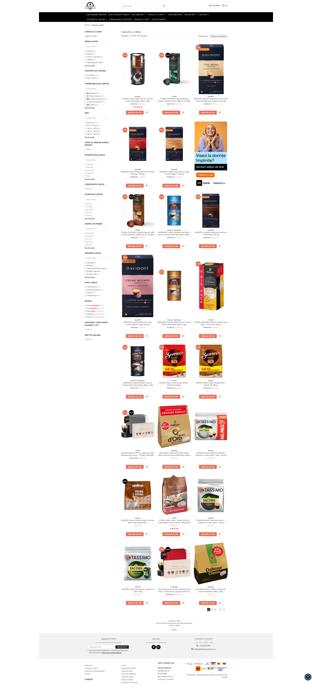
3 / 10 (89, 242)
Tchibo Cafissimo (95, 96)
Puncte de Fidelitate (128, 674)
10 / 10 (89, 164)
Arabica (89, 292)
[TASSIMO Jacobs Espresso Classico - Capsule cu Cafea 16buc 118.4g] (211, 495)
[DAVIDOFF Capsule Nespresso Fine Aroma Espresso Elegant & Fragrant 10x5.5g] (211, 69)
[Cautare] (164, 6)
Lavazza (138, 518)
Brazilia (89, 265)
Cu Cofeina (91, 75)
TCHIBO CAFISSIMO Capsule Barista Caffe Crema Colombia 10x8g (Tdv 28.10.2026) (137, 233)
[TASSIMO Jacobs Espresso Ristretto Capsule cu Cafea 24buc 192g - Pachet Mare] (211, 426)
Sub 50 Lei (90, 122)
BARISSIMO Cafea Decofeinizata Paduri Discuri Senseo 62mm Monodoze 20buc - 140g (174, 233)
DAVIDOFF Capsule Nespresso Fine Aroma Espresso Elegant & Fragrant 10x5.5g (211, 99)
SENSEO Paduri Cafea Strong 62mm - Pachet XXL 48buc (211, 384)
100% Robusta (92, 295)
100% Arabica (92, 287)
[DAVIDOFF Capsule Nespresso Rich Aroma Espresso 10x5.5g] (138, 144)
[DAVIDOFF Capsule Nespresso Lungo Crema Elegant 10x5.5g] (174, 144)
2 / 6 (88, 215)
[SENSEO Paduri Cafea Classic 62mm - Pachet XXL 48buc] (174, 361)
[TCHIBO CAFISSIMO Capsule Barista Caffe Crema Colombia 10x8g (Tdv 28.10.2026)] (138, 211)
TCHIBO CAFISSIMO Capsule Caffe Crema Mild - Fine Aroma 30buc (210, 323)
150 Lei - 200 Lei (92, 131)
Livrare (123, 665)
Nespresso (93, 93)
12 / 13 (89, 173)
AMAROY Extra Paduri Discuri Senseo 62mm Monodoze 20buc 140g (138, 99)
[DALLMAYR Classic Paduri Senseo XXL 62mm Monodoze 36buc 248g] (211, 563)
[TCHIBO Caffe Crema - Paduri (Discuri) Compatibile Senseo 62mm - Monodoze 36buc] (174, 495)
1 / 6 (88, 207)
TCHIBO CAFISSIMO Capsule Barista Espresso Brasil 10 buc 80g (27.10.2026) (174, 99)
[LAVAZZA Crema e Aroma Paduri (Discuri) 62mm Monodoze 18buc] (138, 495)
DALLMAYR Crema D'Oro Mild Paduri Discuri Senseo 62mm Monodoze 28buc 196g (174, 454)
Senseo (174, 380)
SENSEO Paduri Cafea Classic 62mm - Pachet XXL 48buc (174, 384)
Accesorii (90, 51)
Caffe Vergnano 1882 (94, 62)
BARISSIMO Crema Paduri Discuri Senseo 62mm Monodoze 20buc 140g (174, 323)
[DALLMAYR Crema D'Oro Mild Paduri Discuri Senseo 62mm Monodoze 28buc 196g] (174, 426)
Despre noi (89, 665)
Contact (87, 674)
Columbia (90, 263)
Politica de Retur (127, 671)
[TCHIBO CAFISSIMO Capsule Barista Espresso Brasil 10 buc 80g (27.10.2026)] (174, 69)
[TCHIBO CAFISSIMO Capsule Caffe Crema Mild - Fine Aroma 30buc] (211, 286)
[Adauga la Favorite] (147, 113)
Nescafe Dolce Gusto (96, 99)
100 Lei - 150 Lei (92, 128)
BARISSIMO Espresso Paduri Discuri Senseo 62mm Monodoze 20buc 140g (137, 384)
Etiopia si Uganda (93, 271)
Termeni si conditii (91, 668)
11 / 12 (89, 170)
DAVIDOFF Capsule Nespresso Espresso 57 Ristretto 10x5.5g (211, 233)
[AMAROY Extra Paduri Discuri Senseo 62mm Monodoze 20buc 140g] (138, 69)
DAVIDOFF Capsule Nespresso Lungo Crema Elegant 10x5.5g (174, 173)
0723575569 (205, 645)
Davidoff (211, 96)
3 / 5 (88, 245)
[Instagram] (158, 647)
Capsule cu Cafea (91, 36)
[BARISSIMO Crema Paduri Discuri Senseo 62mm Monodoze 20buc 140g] (174, 286)
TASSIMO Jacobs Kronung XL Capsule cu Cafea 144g (137, 590)
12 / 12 (89, 236)
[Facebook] (154, 647)
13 (88, 176)
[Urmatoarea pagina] (223, 609)
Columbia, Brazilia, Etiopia (96, 268)
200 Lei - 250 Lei (92, 134)
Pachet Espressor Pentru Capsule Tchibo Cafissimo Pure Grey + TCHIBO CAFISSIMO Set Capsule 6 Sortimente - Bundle (138, 454)
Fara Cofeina (91, 78)
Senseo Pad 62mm (96, 102)
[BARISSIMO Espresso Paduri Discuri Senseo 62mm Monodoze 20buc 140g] (138, 361)
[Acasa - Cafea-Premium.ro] (97, 6)
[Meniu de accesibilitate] (308, 677)
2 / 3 (88, 239)
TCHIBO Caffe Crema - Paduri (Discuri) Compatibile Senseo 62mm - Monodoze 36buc (174, 521)
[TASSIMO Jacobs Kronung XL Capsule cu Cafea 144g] (138, 563)
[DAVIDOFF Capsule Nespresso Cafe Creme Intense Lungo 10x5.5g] (138, 286)
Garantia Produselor (128, 668)
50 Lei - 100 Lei (92, 125)
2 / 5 (88, 212)
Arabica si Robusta (93, 290)
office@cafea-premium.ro (205, 649)
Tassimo (92, 105)
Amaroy (90, 54)
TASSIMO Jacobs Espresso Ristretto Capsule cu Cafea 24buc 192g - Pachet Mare (210, 454)
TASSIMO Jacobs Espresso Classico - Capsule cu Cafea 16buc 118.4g (210, 521)
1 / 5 (88, 204)
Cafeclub (90, 59)
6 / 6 (88, 189)
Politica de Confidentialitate (111, 653)
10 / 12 (89, 167)
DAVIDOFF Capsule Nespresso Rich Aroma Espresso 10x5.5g (138, 173)
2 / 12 (89, 209)
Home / (88, 25)
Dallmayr (174, 450)
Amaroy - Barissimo (94, 57)
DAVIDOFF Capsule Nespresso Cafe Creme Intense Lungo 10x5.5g (137, 323)
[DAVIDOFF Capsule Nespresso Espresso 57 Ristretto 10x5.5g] (211, 211)
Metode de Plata (127, 680)
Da (88, 149)
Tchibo (174, 96)
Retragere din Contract (129, 682)
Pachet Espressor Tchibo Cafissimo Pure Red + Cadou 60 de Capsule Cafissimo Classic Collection (174, 590)
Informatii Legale (127, 677)
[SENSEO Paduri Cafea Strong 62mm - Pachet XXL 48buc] (211, 361)
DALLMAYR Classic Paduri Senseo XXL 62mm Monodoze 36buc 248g (211, 590)
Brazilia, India (91, 274)
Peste (89, 305)
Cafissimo (174, 587)
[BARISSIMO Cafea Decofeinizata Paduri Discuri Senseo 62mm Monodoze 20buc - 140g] (174, 211)
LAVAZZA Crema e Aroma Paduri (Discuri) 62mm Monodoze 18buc (137, 521)
